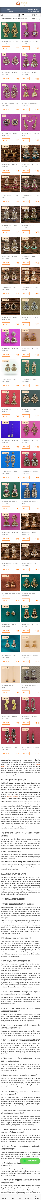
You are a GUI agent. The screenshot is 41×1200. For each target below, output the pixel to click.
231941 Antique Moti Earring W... (29, 411)
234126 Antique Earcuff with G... (30, 135)
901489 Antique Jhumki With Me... (30, 687)
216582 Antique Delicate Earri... (10, 196)
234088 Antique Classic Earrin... (10, 43)
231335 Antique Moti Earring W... (29, 380)
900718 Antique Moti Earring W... (9, 656)
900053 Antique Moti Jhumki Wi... (29, 533)
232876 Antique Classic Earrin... (30, 441)
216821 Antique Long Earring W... (9, 257)
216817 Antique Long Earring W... (9, 227)
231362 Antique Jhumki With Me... (10, 411)
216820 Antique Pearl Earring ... (29, 227)
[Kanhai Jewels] (22, 3)
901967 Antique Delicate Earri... (30, 748)
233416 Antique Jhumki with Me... (30, 472)
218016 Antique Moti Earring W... (9, 288)
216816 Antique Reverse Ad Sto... (30, 196)
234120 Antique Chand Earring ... (10, 73)
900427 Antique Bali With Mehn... (11, 595)
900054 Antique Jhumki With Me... (10, 564)
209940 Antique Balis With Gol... (9, 165)
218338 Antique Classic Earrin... (30, 288)
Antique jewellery (12, 796)
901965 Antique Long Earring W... (29, 717)
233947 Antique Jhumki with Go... (10, 533)
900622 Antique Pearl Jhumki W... (29, 595)
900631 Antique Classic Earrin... (30, 625)
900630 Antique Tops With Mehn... (9, 625)
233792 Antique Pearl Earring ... (9, 503)
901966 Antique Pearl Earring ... (9, 748)
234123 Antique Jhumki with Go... (30, 104)
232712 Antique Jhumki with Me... (10, 441)
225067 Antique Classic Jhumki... (30, 349)
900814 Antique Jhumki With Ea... (10, 687)
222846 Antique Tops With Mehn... (9, 319)
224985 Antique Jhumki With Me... (10, 349)
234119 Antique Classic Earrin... (30, 43)
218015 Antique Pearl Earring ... (29, 257)
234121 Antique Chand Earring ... (30, 73)
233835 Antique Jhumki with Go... (30, 503)
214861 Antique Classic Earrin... (30, 165)
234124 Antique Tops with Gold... (9, 135)
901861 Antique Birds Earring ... (9, 717)
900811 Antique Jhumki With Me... (30, 656)
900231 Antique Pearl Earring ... (29, 564)
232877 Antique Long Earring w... (9, 472)
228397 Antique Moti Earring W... (9, 380)
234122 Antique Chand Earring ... (10, 104)
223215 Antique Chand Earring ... (30, 319)
